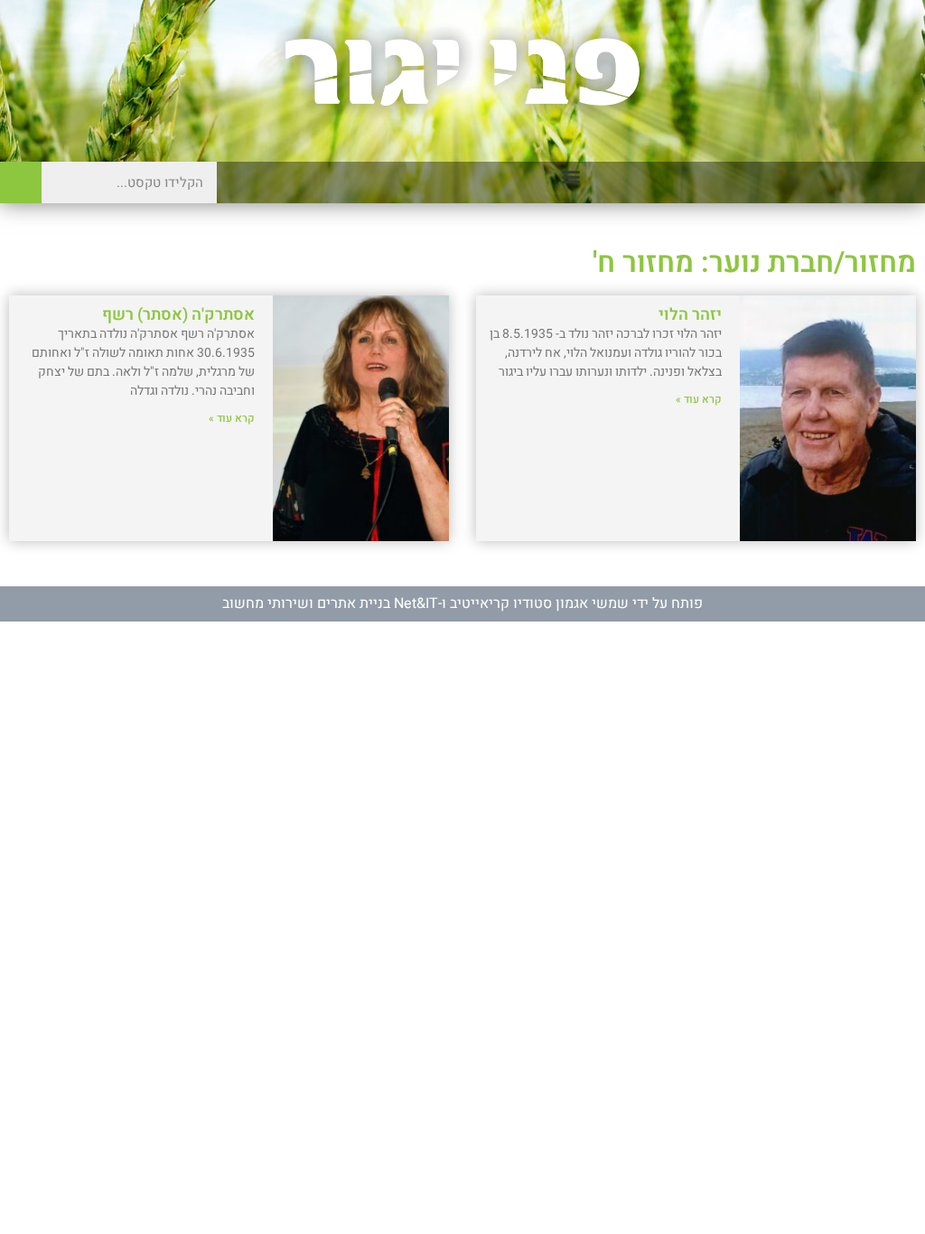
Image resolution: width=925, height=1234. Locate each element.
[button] (571, 177)
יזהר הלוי (690, 315)
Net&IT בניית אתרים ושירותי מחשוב (330, 603)
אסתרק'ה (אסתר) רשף (178, 315)
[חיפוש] (21, 182)
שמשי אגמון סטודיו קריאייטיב (539, 603)
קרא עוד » (699, 399)
